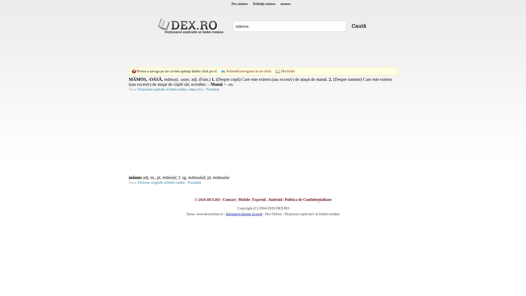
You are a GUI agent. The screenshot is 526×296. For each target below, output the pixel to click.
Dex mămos (239, 4)
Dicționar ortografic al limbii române (161, 182)
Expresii (259, 200)
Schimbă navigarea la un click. (249, 71)
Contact (229, 200)
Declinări (288, 71)
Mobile (244, 200)
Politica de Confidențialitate (308, 200)
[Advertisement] (263, 50)
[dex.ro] (191, 26)
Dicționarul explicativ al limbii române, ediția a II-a (170, 89)
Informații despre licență (244, 214)
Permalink (212, 89)
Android (275, 200)
